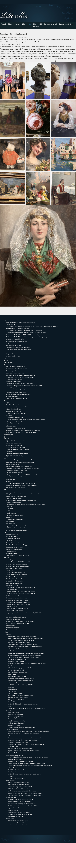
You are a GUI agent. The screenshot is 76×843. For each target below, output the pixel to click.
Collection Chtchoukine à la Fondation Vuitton (18, 579)
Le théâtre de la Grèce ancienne (14, 473)
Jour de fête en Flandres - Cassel (14, 515)
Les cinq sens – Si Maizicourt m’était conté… (19, 825)
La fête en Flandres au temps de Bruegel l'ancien (18, 349)
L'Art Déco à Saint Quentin (13, 596)
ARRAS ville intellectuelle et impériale (15, 528)
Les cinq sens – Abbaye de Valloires (17, 823)
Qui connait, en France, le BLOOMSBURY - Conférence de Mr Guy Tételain (27, 664)
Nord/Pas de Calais (11, 797)
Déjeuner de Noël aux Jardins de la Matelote (17, 441)
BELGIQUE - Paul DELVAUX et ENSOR (15, 366)
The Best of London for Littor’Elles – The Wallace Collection (23, 657)
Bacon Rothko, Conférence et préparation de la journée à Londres (25, 638)
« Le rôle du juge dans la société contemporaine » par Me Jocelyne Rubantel (28, 757)
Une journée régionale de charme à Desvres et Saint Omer (23, 704)
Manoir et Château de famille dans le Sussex (17, 390)
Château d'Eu (9, 570)
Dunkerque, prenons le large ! (13, 411)
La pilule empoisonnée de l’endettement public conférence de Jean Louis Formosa (30, 765)
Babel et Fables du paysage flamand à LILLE (19, 668)
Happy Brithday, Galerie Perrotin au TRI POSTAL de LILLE (23, 808)
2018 (5, 532)
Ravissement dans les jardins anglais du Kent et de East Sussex (24, 655)
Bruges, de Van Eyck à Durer (15, 714)
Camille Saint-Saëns (11, 324)
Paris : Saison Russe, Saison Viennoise (18, 697)
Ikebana (10, 736)
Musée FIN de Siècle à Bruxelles (16, 723)
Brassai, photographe (12, 534)
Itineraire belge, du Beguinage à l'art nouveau (18, 347)
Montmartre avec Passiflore (13, 619)
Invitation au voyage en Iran (13, 492)
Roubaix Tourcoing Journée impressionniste (18, 394)
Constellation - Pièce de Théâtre (14, 581)
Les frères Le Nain (12, 691)
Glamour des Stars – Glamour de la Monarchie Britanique (23, 644)
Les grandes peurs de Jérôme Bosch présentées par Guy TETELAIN (23, 613)
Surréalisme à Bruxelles (12, 396)
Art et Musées (9, 666)
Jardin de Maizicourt (11, 589)
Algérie (8, 403)
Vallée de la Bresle (10, 625)
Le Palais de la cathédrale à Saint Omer (16, 471)
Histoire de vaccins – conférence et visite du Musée (21, 761)
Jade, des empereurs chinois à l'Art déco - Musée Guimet (21, 587)
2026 (5, 358)
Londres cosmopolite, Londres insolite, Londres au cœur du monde (26, 653)
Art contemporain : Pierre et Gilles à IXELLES (17, 566)
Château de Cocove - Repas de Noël (15, 572)
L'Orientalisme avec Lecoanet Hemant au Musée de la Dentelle (22, 468)
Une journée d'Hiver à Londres (16, 661)
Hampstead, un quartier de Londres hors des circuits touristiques (25, 647)
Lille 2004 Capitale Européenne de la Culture (19, 812)
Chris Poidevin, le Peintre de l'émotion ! (16, 577)
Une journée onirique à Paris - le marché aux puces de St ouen (24, 774)
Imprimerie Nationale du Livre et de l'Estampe (18, 526)
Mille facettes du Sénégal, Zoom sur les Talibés (20, 748)
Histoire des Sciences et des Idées (14, 755)
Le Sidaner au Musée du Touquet (14, 611)
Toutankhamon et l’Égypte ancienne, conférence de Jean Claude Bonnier (25, 504)
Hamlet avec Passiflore (12, 585)
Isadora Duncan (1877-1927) (13, 345)
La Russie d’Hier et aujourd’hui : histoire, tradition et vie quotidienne (26, 744)
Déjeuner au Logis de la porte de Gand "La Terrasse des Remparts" (25, 793)
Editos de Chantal (14, 24)
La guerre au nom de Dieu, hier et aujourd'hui (18, 602)
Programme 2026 (65, 24)
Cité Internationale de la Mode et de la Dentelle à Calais (22, 806)
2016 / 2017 (7, 558)
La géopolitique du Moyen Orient (14, 417)
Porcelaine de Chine (13, 753)
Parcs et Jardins (10, 819)
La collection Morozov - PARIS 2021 (15, 447)
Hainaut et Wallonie (13, 719)
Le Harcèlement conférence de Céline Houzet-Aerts (19, 383)
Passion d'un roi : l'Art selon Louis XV (15, 428)
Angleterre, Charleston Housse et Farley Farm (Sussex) (22, 636)
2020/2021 (6, 439)
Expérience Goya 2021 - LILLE (13, 443)
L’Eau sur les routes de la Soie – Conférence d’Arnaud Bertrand (24, 738)
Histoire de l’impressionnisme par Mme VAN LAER (21, 678)
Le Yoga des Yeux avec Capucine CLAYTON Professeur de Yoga (22, 475)
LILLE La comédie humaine (15, 693)
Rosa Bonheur (10, 481)
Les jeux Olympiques (11, 388)
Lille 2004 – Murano (13, 810)
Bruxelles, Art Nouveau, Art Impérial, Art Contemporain (20, 322)
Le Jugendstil (11, 687)
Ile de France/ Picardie (12, 768)
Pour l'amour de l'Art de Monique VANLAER (17, 623)
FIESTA (7, 343)
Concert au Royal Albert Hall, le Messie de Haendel (21, 640)
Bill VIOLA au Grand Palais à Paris (17, 770)
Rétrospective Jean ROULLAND (16, 700)
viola (9, 706)
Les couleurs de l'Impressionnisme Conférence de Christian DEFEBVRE (24, 386)
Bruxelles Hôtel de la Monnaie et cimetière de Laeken (20, 462)
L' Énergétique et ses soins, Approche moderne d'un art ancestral (23, 494)
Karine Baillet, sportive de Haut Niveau (16, 543)
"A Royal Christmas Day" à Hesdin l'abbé (18, 782)
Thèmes (6, 632)
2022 (40, 24)
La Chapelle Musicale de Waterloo (15, 519)
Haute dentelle (10, 521)
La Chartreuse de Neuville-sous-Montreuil (17, 600)
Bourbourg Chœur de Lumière (14, 568)
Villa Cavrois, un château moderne (15, 630)
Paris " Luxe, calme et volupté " (14, 498)
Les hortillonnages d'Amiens (13, 502)
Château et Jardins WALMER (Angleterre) (16, 574)
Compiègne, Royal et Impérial (16, 772)
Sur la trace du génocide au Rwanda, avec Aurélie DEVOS (21, 432)
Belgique (8, 710)
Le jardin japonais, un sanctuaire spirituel (17, 608)
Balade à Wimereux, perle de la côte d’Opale (19, 802)
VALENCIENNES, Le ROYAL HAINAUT (15, 487)
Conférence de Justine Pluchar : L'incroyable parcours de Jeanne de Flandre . (26, 332)
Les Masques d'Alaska (13, 746)
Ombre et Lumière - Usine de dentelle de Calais (20, 814)
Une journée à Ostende (14, 725)
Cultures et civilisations (12, 729)
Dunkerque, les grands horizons (16, 759)
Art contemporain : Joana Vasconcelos (16, 564)
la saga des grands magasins (13, 381)
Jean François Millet (11, 540)
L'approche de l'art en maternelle (14, 547)
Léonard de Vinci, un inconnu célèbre (16, 496)
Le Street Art (9, 507)
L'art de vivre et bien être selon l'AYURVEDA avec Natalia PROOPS (25, 795)
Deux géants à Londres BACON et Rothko (19, 642)
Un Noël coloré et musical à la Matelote (16, 530)
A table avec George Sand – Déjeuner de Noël (20, 787)
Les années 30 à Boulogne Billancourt (16, 477)
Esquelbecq (9, 415)
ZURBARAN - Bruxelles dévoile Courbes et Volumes (21, 727)
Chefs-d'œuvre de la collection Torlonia (16, 369)
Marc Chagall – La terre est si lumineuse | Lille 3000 (21, 695)
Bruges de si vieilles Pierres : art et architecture (18, 407)
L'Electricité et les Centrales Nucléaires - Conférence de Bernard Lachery (26, 763)
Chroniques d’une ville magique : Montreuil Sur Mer (21, 804)
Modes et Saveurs (10, 780)
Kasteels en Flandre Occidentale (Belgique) (17, 545)
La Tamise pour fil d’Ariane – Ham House (18, 649)
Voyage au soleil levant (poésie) (14, 456)
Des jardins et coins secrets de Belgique (18, 821)
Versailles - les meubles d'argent (16, 778)
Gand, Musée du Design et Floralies (17, 676)
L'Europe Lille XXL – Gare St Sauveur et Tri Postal (20, 680)
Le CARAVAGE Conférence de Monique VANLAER (20, 685)
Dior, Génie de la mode (12, 536)
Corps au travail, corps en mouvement (16, 341)
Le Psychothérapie (11, 451)
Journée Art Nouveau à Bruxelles (16, 721)
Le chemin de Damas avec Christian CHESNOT (18, 604)
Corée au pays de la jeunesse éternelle (16, 371)
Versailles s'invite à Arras (12, 628)
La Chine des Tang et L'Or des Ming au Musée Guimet (20, 377)
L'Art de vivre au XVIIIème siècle (14, 549)
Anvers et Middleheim (13, 712)
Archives (36, 27)
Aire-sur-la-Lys (9, 560)
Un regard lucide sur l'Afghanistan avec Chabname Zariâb (21, 500)
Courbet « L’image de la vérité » (16, 670)
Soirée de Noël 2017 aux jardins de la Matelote (18, 555)
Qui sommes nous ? (50, 24)
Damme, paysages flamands (15, 717)
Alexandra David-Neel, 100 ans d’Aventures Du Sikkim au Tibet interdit (24, 460)
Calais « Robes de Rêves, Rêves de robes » (19, 789)
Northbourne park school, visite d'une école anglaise (20, 621)
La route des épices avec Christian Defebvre (17, 449)
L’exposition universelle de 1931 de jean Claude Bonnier (20, 375)
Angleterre (8, 634)
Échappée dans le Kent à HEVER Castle (16, 413)
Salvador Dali (11, 702)
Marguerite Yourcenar (11, 354)
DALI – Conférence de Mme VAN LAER (18, 672)
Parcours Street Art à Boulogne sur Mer (16, 392)
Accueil (3, 24)
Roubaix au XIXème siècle (13, 356)
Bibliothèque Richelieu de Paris (14, 405)
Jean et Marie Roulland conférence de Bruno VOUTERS (20, 594)
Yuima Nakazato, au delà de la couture (16, 398)
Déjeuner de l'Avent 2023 (12, 464)
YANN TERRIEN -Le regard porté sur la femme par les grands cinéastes (26, 708)
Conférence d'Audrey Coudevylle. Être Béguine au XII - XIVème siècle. (24, 330)
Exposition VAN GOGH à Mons (14, 583)
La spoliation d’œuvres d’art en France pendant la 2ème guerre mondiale (25, 420)
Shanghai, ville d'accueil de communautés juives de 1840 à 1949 (23, 430)
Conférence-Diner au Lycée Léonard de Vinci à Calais (22, 791)
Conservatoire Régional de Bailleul (15, 339)
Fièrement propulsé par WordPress (38, 839)
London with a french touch (15, 651)
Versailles (10, 776)
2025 (23, 24)
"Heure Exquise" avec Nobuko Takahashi (18, 785)
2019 (5, 490)
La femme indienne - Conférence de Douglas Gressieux (22, 740)
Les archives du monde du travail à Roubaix (17, 352)
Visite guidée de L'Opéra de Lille (16, 816)
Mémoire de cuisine (11, 524)
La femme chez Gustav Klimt (15, 683)
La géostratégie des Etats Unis (14, 379)
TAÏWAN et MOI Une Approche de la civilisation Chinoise (20, 483)
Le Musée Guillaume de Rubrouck (15, 424)
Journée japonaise (11, 513)
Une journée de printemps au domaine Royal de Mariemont (22, 485)
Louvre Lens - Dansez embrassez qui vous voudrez (19, 615)
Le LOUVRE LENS (12, 689)
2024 (29, 24)
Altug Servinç (9, 517)
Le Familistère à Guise (11, 606)
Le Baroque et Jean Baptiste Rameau (16, 422)
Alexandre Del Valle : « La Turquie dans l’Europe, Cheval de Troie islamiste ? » (28, 731)
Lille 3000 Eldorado (11, 509)
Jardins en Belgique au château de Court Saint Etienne (20, 591)
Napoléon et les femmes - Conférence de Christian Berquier (23, 751)
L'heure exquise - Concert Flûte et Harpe (16, 598)
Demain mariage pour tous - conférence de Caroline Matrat (23, 734)
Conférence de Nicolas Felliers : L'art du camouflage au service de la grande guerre (27, 337)
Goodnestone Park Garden (13, 538)
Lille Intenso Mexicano (12, 511)
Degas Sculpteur (12, 674)
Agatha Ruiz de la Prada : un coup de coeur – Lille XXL (22, 799)
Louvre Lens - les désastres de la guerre (16, 617)
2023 (34, 24)
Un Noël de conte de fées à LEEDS (17, 659)
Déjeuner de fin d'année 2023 (13, 409)
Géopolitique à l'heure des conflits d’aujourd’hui (19, 466)
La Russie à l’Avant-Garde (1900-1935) (18, 742)
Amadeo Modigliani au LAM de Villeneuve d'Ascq (18, 562)
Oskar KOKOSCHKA (11, 426)
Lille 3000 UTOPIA (10, 479)
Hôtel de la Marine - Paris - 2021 (14, 445)
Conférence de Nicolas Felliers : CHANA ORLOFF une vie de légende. (23, 335)
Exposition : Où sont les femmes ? (15, 373)
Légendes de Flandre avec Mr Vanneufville (17, 454)
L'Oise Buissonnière (11, 551)
